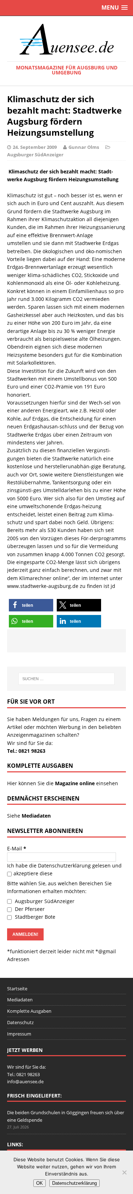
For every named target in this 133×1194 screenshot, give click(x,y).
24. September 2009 (35, 147)
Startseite (17, 988)
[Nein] (124, 1172)
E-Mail (16, 848)
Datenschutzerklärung (64, 865)
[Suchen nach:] (66, 679)
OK (39, 1183)
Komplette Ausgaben (29, 1011)
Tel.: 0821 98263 (26, 750)
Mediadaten (20, 999)
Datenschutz (20, 1022)
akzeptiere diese (32, 873)
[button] (31, 605)
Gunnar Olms (83, 147)
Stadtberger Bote (34, 916)
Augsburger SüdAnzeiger (35, 154)
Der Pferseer (29, 909)
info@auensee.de (25, 1081)
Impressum (19, 1034)
